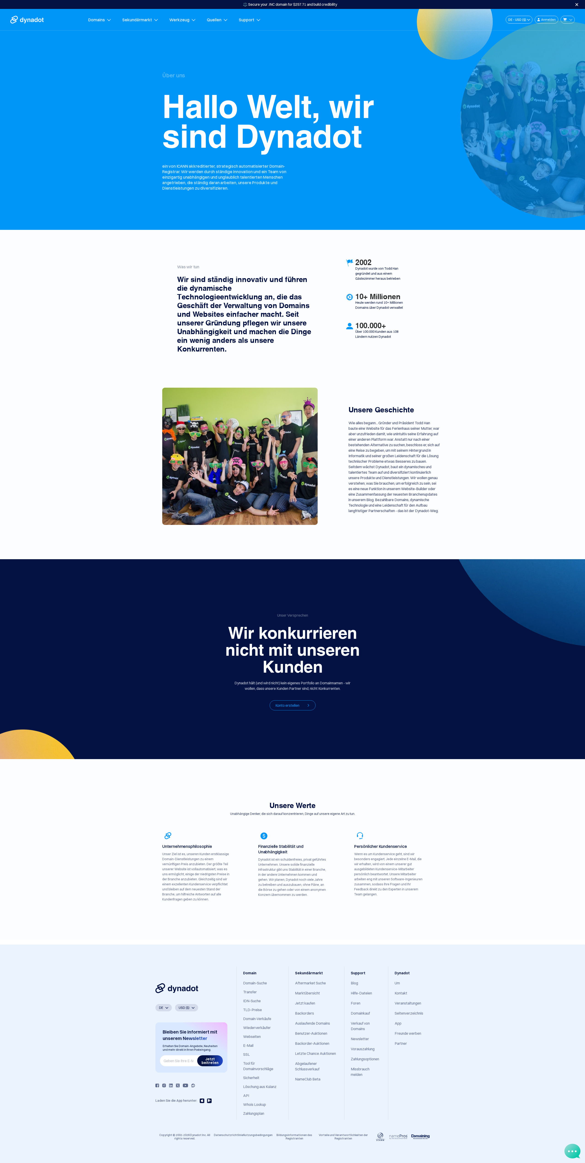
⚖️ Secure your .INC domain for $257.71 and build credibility (290, 4)
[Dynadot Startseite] (27, 20)
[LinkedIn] (171, 1085)
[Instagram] (164, 1085)
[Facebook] (157, 1085)
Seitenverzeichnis (409, 1013)
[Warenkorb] (568, 20)
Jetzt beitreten (210, 1061)
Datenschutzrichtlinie (228, 1135)
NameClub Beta (307, 1079)
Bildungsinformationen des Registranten (294, 1136)
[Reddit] (193, 1085)
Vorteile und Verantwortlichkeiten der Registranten (343, 1136)
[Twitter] (178, 1085)
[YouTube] (185, 1085)
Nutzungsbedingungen (258, 1135)
